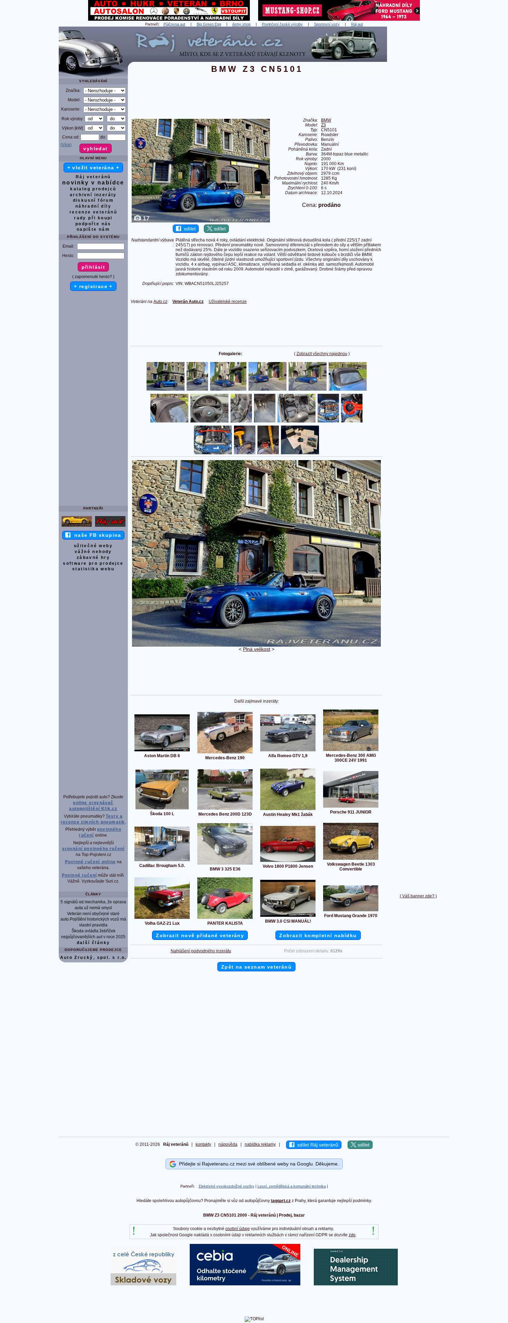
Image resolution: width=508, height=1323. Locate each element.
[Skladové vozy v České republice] (143, 1284)
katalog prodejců (93, 189)
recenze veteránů (93, 212)
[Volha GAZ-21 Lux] (162, 918)
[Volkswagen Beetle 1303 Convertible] (350, 859)
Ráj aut (357, 24)
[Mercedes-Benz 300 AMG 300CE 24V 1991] (350, 750)
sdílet (188, 228)
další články (93, 942)
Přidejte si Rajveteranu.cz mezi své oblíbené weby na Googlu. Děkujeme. (257, 1164)
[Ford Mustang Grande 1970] (350, 910)
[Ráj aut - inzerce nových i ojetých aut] (110, 526)
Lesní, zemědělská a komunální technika (291, 1186)
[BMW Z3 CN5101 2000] (256, 645)
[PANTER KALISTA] (225, 918)
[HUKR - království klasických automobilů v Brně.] (169, 19)
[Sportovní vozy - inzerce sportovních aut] (76, 526)
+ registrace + (93, 286)
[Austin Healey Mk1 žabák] (288, 809)
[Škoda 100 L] (162, 809)
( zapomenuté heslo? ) (93, 276)
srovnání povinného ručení (93, 848)
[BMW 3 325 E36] (225, 864)
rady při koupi (93, 218)
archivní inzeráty (93, 194)
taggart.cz (281, 1200)
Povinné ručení (79, 875)
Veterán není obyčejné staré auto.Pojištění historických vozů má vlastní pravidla (93, 919)
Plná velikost (256, 649)
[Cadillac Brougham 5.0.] (162, 860)
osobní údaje (237, 1228)
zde (352, 1234)
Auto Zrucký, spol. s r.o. (93, 957)
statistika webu (93, 569)
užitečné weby (93, 545)
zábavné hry (93, 557)
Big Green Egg (209, 24)
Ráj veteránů (93, 176)
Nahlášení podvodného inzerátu (201, 951)
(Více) (66, 144)
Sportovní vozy (327, 24)
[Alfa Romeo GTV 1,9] (288, 751)
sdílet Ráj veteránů (316, 1145)
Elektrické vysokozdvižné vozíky (226, 1186)
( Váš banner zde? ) (418, 896)
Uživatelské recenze (228, 301)
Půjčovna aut (174, 24)
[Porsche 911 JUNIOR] (350, 807)
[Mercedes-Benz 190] (225, 753)
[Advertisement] (418, 130)
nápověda (227, 1144)
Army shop (241, 24)
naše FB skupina (95, 535)
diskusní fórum (93, 200)
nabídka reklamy (260, 1144)
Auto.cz (160, 301)
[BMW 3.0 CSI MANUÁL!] (288, 916)
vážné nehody (93, 551)
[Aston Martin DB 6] (162, 751)
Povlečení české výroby (282, 24)
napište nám (93, 229)
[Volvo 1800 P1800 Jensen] (288, 861)
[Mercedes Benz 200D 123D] (225, 809)
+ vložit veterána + (93, 167)
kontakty (203, 1144)
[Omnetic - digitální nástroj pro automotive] (356, 1284)
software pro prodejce (93, 563)
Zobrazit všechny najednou (322, 353)
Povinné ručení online (90, 861)
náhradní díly (93, 206)
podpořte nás (93, 223)
